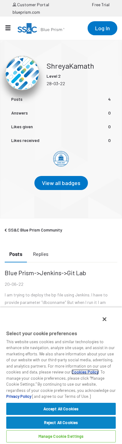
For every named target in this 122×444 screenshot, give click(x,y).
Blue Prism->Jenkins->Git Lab (45, 272)
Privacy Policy (18, 396)
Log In (102, 28)
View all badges (61, 182)
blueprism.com (26, 12)
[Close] (104, 319)
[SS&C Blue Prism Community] (41, 28)
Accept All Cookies (61, 408)
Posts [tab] (15, 254)
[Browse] (11, 27)
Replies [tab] (40, 254)
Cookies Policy (85, 371)
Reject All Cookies (61, 422)
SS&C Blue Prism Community (35, 229)
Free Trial (100, 4)
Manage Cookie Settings (61, 436)
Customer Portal (32, 4)
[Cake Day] (61, 159)
